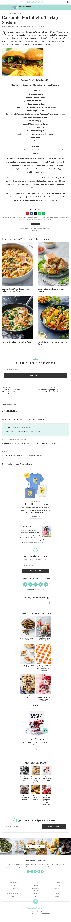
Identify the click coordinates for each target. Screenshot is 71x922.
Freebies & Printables (13, 894)
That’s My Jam (35, 888)
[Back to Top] (35, 901)
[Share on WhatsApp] (39, 213)
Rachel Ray (32, 85)
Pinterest (58, 888)
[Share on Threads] (35, 213)
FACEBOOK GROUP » (36, 589)
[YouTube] (45, 584)
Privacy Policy (35, 914)
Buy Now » (36, 749)
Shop (13, 896)
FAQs (35, 894)
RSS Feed (32, 578)
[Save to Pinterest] (27, 213)
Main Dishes (18, 13)
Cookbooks (35, 891)
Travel (13, 885)
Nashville (13, 888)
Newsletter (58, 883)
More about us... (37, 542)
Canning (13, 891)
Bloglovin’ (58, 896)
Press (35, 896)
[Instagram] (36, 584)
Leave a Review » (27, 464)
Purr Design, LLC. (46, 913)
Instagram (58, 885)
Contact (35, 885)
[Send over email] (43, 213)
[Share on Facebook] (31, 213)
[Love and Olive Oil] (35, 908)
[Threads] (41, 584)
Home (5, 13)
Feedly (48, 578)
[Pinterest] (30, 584)
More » (29, 705)
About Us (35, 883)
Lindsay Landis (39, 26)
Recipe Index (13, 883)
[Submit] (48, 603)
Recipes (10, 13)
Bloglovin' (40, 578)
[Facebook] (25, 584)
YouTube (58, 891)
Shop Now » (35, 516)
